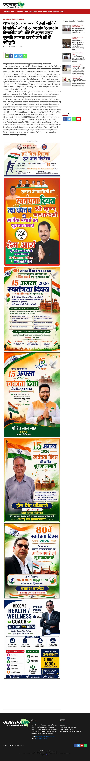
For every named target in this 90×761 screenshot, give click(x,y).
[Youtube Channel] (78, 119)
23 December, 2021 (17, 46)
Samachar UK (8, 46)
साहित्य (62, 11)
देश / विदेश (20, 11)
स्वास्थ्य (35, 11)
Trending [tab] (80, 21)
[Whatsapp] (25, 56)
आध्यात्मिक (56, 11)
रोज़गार (40, 11)
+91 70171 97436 (41, 738)
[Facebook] (11, 56)
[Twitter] (20, 56)
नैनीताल (73, 26)
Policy (17, 745)
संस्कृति (50, 11)
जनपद (12, 11)
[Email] (7, 56)
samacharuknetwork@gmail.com (44, 736)
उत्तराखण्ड (7, 11)
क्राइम (45, 11)
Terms (22, 745)
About (5, 745)
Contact (11, 745)
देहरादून (18, 19)
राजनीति (26, 11)
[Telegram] (16, 56)
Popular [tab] (72, 21)
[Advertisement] (32, 692)
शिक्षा (30, 11)
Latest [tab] (65, 21)
